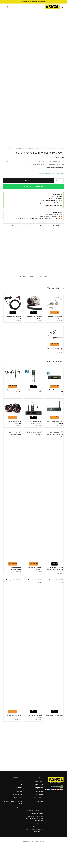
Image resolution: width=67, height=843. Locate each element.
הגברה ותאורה (17, 794)
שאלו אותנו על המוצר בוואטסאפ (33, 186)
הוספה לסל (28, 181)
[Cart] (8, 7)
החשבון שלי (18, 788)
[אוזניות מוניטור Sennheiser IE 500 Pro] (54, 302)
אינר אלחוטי (23, 226)
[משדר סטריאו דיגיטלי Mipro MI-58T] (54, 407)
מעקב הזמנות (39, 784)
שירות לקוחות (39, 788)
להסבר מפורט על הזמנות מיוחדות (23, 218)
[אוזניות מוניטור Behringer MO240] (12, 376)
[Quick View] (51, 310)
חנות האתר (54, 149)
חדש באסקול (18, 798)
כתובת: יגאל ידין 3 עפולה (37, 813)
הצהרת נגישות (38, 798)
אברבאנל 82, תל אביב (53, 170)
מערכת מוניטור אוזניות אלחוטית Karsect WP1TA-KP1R (55, 569)
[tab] (43, 276)
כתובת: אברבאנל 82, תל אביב (35, 827)
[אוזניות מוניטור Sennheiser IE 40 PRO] (33, 302)
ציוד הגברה (46, 149)
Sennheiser (30, 226)
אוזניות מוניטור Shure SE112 (54, 715)
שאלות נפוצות (39, 781)
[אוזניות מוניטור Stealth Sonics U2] (12, 407)
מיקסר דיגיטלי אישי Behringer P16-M (15, 568)
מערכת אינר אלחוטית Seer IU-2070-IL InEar (34, 422)
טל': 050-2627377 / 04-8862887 (34, 816)
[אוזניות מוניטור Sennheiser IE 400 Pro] (54, 334)
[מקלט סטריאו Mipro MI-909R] (33, 376)
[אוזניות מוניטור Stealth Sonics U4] (33, 496)
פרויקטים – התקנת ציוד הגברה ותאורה (13, 802)
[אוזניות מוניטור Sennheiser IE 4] (12, 302)
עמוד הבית (61, 149)
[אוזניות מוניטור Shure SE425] (33, 644)
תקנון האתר (39, 801)
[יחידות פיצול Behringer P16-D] (12, 644)
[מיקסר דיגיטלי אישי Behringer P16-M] (12, 496)
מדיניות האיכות (38, 794)
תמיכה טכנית (39, 791)
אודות (20, 781)
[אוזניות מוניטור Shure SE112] (54, 644)
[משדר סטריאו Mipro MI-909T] (54, 376)
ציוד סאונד (39, 149)
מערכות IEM (32, 149)
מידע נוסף (33, 276)
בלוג (20, 784)
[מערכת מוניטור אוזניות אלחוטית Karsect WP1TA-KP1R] (54, 496)
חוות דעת (23, 276)
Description (43, 276)
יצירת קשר (19, 807)
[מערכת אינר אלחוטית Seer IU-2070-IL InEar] (33, 407)
